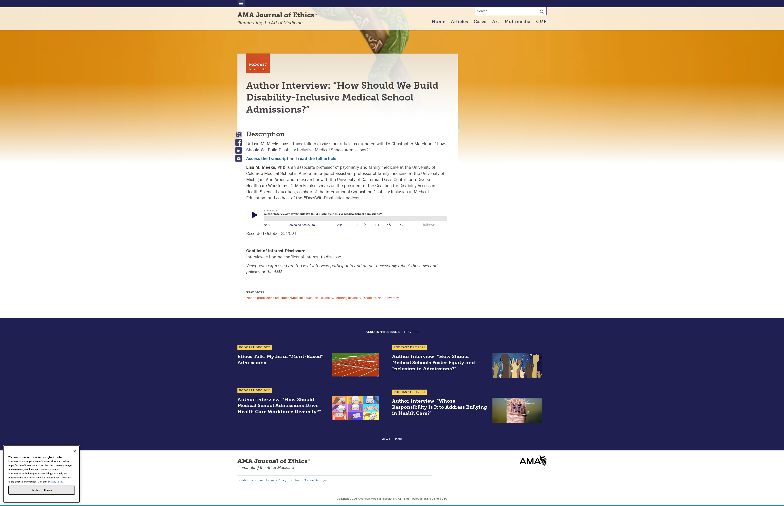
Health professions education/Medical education (282, 297)
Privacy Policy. (55, 481)
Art (495, 21)
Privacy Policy (276, 480)
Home (438, 21)
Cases (480, 21)
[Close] (74, 451)
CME (541, 21)
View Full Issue (392, 439)
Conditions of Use (250, 480)
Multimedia (517, 21)
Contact (295, 480)
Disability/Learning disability (340, 297)
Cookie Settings (315, 480)
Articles (459, 21)
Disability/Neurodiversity (381, 297)
